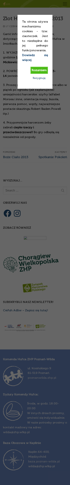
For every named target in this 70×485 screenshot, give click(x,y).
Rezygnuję (39, 78)
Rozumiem (39, 70)
